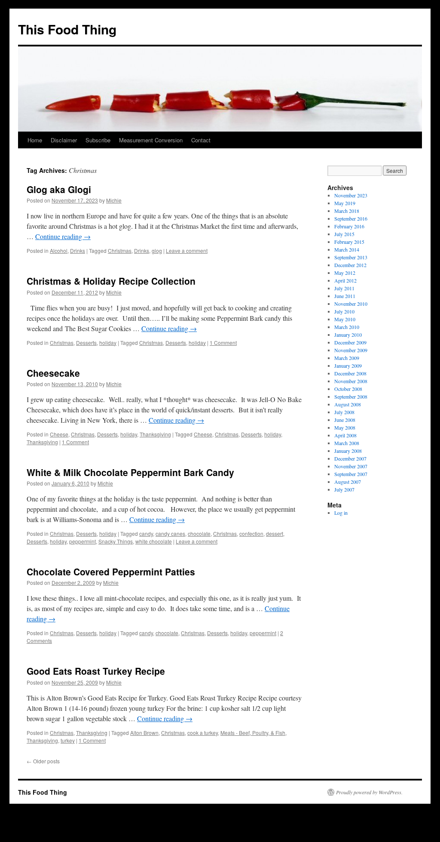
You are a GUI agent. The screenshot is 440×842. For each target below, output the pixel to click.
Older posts (43, 761)
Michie (114, 200)
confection (251, 533)
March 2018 (346, 210)
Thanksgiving (155, 434)
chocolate (199, 533)
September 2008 (350, 396)
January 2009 (348, 365)
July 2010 (344, 311)
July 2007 (344, 489)
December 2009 (350, 342)
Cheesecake (53, 372)
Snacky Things (115, 541)
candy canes (170, 533)
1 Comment (223, 342)
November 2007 (350, 466)
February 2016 (349, 226)
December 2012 (350, 264)
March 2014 (346, 249)
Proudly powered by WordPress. (369, 792)
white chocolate (153, 541)
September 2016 (350, 218)
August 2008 (347, 404)
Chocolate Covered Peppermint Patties (111, 571)
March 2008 (346, 442)
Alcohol (58, 250)
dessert (274, 533)
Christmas (119, 250)
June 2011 (344, 295)
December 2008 (350, 373)
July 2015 (344, 233)
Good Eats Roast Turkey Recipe (96, 670)
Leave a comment (187, 250)
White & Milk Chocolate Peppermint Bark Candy (130, 472)
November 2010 (350, 303)
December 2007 (350, 458)
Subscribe (98, 140)
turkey (68, 740)
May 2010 (344, 319)
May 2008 (344, 427)
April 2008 (345, 435)
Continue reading (63, 236)
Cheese (59, 434)
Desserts (86, 342)
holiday (107, 342)
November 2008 (350, 381)
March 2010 (346, 326)
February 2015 (349, 241)
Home (35, 140)
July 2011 (344, 288)
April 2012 (345, 280)
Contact (201, 140)
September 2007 (350, 473)
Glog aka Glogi (59, 189)
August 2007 (347, 481)
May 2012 (344, 272)
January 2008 (348, 450)
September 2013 (350, 257)
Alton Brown (144, 732)
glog (157, 250)
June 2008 (344, 419)
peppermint (82, 541)
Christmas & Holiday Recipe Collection (111, 280)
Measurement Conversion (151, 140)
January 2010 (348, 334)
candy (146, 533)
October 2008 (348, 388)
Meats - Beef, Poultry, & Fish (252, 732)
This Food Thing (67, 29)
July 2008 (344, 412)
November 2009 (350, 350)
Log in (341, 512)
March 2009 (346, 357)
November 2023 (350, 195)
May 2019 (344, 203)
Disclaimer (64, 140)
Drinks (77, 250)
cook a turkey (202, 732)
